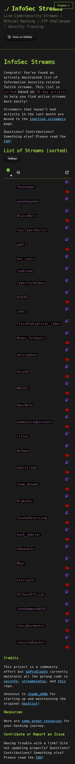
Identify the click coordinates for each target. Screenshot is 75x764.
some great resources (42, 721)
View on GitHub (22, 37)
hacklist (30, 703)
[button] (9, 173)
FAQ (7, 141)
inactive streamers (48, 119)
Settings (12, 158)
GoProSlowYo (37, 672)
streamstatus (34, 681)
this (62, 681)
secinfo (11, 681)
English (64, 5)
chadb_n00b (38, 694)
